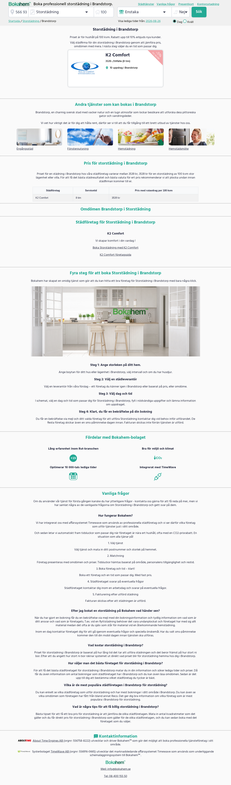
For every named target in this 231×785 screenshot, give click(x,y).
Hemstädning (126, 149)
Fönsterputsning (78, 149)
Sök (199, 12)
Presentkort (186, 4)
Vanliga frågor (166, 4)
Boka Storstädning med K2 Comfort (115, 247)
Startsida (14, 21)
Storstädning (31, 21)
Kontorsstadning (208, 4)
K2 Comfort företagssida (115, 254)
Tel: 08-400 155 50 (115, 776)
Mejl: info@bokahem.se (116, 769)
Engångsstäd (25, 149)
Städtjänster (146, 4)
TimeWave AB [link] (60, 751)
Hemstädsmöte (179, 149)
